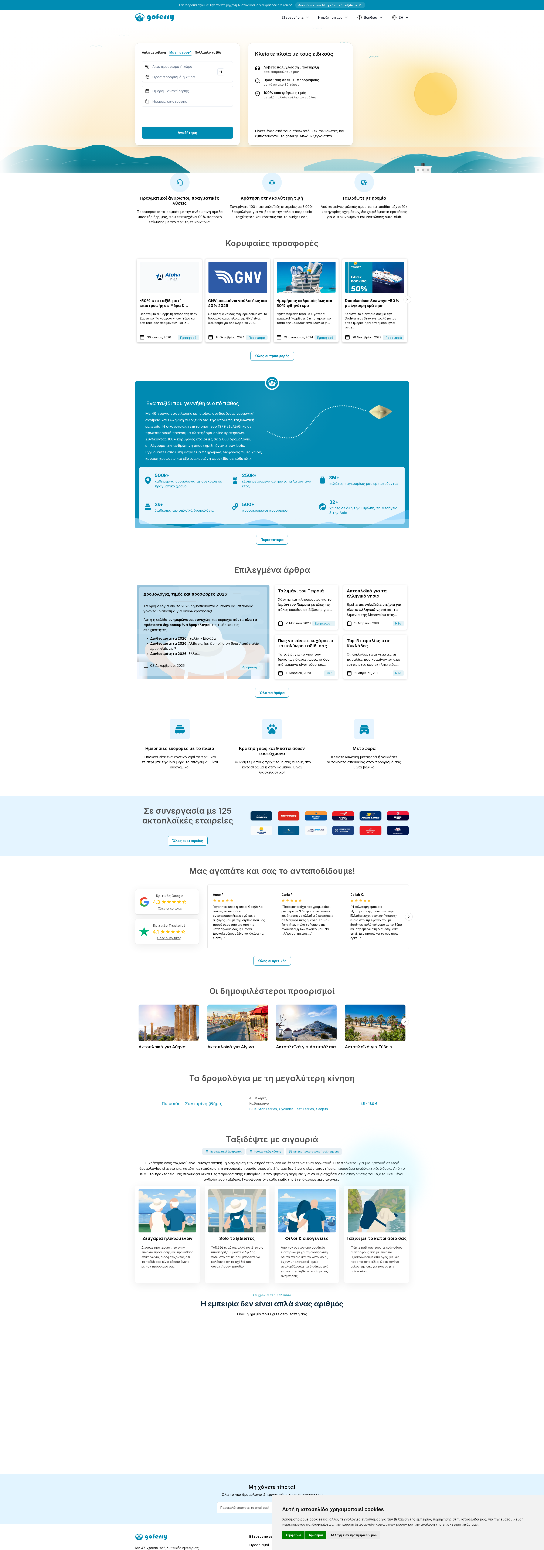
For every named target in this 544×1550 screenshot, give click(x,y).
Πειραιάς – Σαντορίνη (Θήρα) (192, 1103)
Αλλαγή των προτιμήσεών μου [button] (354, 1535)
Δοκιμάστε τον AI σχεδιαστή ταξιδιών (327, 5)
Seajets (322, 1109)
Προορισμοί (259, 1545)
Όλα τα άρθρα (272, 693)
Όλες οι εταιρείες (187, 841)
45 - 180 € (368, 1103)
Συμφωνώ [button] (293, 1535)
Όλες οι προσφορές (272, 356)
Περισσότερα (272, 540)
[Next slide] (407, 299)
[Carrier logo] (261, 816)
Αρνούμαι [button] (316, 1535)
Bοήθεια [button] (370, 17)
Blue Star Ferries (263, 1109)
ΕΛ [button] (401, 17)
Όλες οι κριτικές (272, 961)
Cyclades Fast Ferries (296, 1109)
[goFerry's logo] (156, 17)
